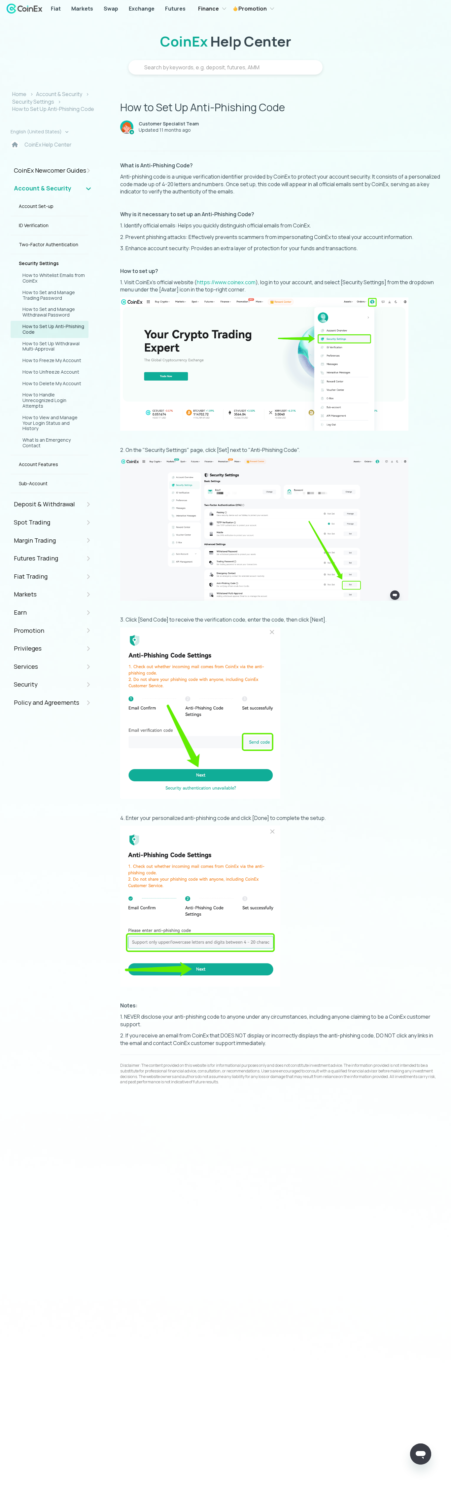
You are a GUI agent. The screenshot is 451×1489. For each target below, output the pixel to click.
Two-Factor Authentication (48, 244)
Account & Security (59, 94)
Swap (111, 8)
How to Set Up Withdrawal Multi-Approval (51, 346)
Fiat (56, 8)
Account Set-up (36, 206)
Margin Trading (35, 540)
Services (26, 666)
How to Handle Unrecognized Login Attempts (44, 400)
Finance (208, 8)
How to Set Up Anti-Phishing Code (53, 109)
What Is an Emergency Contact (46, 443)
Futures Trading (36, 558)
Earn (20, 612)
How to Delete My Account (51, 383)
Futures (175, 8)
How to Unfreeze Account (50, 372)
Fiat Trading (31, 576)
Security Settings (33, 101)
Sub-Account (33, 483)
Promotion (252, 8)
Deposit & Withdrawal (44, 504)
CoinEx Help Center (48, 144)
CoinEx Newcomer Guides (50, 170)
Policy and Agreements (46, 702)
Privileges (28, 648)
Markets (82, 8)
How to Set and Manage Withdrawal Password (48, 312)
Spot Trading (32, 522)
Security (26, 684)
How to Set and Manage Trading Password (48, 295)
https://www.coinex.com (226, 282)
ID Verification (34, 225)
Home (19, 94)
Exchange (142, 8)
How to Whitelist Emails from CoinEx (53, 278)
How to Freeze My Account (51, 360)
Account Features (38, 464)
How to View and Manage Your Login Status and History (50, 423)
